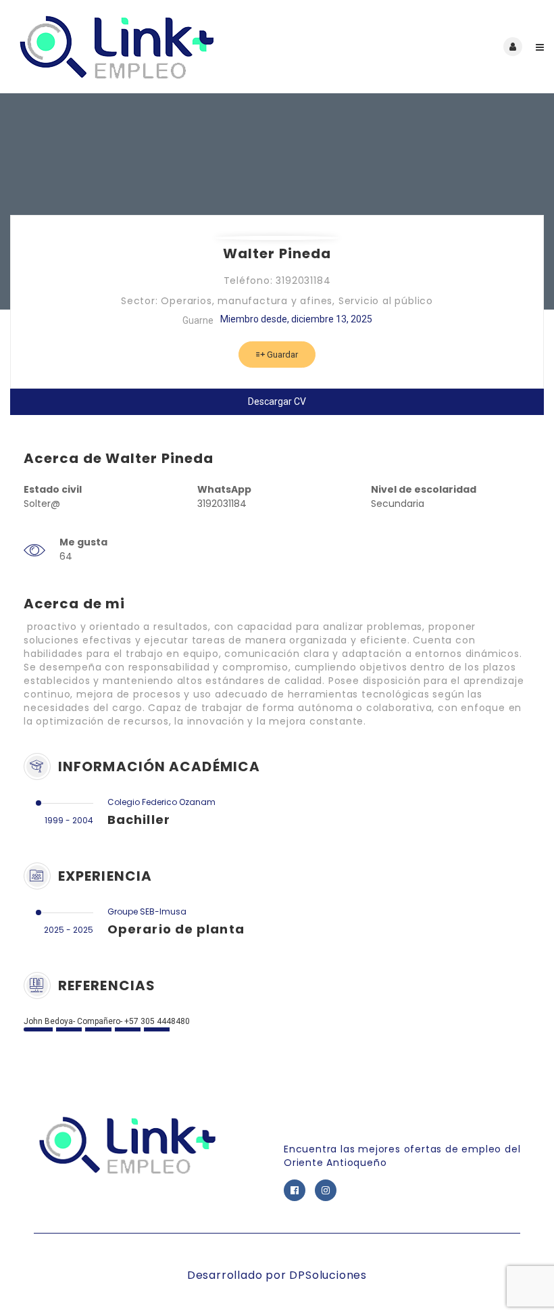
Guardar (281, 354)
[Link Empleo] (143, 47)
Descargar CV (277, 401)
